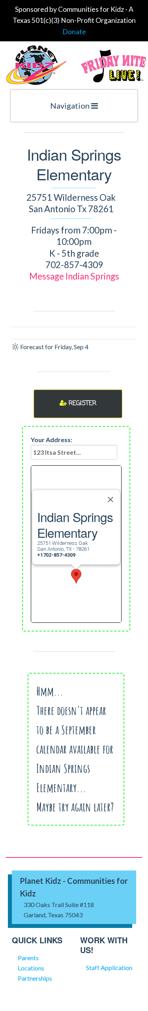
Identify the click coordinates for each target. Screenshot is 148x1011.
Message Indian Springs (74, 276)
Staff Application (109, 967)
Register (81, 403)
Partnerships (35, 978)
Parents (28, 957)
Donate (74, 32)
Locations (31, 968)
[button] (76, 576)
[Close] (110, 499)
